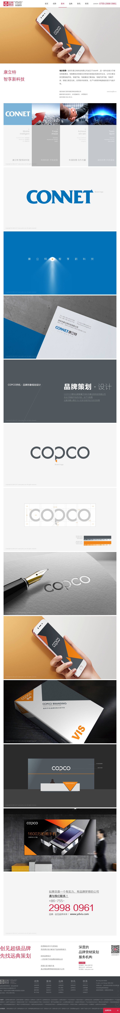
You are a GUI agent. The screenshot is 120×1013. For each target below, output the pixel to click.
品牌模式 (36, 987)
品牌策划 (48, 985)
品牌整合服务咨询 (10, 999)
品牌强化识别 (88, 999)
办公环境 (60, 990)
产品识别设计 (72, 999)
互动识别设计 (46, 1002)
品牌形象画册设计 (109, 999)
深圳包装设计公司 (22, 1008)
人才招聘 (85, 990)
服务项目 (36, 990)
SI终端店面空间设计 (50, 1004)
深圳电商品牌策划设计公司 (35, 1008)
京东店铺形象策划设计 (9, 1004)
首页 (46, 4)
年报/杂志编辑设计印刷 (35, 1002)
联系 (86, 4)
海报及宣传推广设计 (22, 1002)
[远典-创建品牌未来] (15, 3)
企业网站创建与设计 (69, 1002)
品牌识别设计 (63, 999)
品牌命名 (33, 999)
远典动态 (73, 985)
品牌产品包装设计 (11, 1002)
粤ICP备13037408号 (101, 980)
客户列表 (36, 992)
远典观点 (73, 987)
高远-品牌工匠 (89, 965)
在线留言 (85, 992)
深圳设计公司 (48, 1008)
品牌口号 (39, 999)
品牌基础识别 (46, 999)
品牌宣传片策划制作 (100, 1004)
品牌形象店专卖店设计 (62, 1004)
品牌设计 (48, 987)
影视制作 (92, 1004)
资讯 (78, 4)
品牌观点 (60, 992)
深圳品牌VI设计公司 (97, 1008)
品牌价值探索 (20, 999)
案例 (62, 4)
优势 (54, 4)
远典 (70, 4)
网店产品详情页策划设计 (23, 1004)
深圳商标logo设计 (75, 1008)
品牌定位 (27, 999)
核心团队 (60, 987)
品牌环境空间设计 (83, 1004)
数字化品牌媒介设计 (56, 1002)
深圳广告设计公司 (86, 1008)
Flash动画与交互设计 (92, 1002)
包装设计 (48, 990)
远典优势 (36, 985)
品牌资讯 (73, 990)
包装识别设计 (80, 999)
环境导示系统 (74, 1004)
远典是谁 (60, 985)
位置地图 (85, 987)
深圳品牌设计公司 (11, 1008)
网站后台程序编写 (103, 1002)
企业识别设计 (55, 999)
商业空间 (48, 992)
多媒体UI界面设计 (80, 1002)
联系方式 (85, 985)
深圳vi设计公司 (56, 1008)
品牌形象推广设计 (98, 999)
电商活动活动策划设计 (37, 1004)
